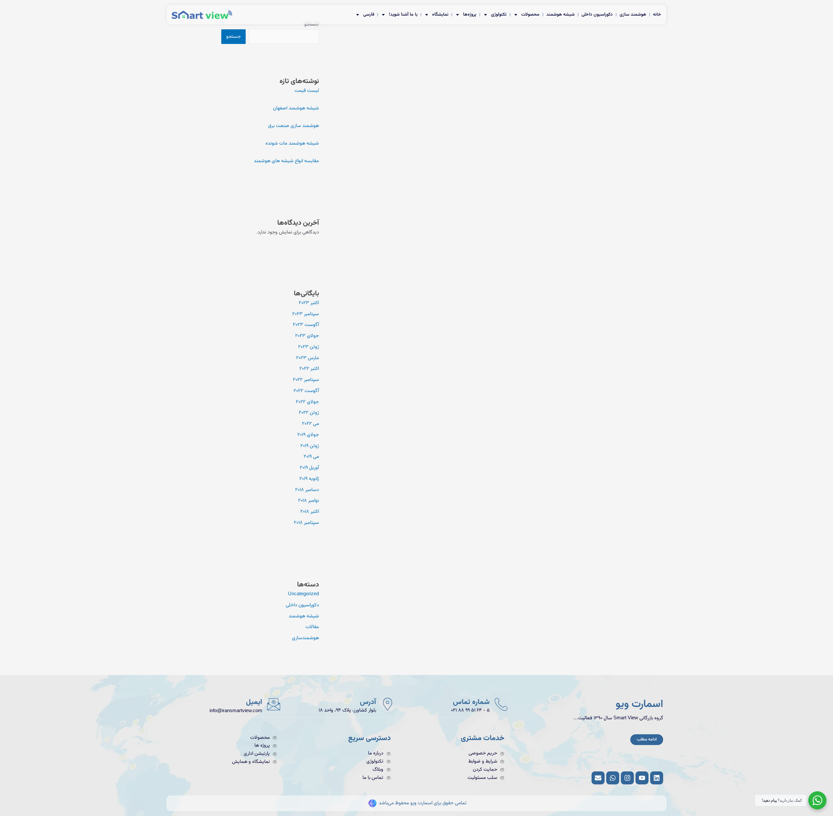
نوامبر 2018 (308, 500)
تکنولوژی (499, 14)
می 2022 (310, 423)
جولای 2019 (308, 434)
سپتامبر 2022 (306, 379)
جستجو (233, 36)
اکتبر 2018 (309, 511)
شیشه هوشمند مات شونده (292, 143)
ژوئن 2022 (309, 412)
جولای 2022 (307, 402)
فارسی (368, 14)
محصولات (530, 14)
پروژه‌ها (469, 14)
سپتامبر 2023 (305, 314)
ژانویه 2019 (309, 478)
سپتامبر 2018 (306, 522)
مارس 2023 (307, 358)
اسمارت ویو (639, 704)
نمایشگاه (440, 14)
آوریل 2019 (309, 467)
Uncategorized (303, 594)
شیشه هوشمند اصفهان (296, 108)
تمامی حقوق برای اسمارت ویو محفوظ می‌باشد (423, 803)
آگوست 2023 (306, 324)
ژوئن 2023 (308, 347)
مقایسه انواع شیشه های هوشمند (286, 161)
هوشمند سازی (633, 14)
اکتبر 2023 (309, 303)
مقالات (312, 627)
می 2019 (311, 456)
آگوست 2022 (306, 390)
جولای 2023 (307, 335)
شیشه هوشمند (560, 14)
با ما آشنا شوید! (403, 14)
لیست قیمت (306, 90)
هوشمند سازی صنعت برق (293, 125)
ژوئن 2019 (309, 446)
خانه (657, 14)
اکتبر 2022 (309, 368)
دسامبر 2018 (307, 489)
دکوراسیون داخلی (597, 14)
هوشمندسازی (305, 638)
